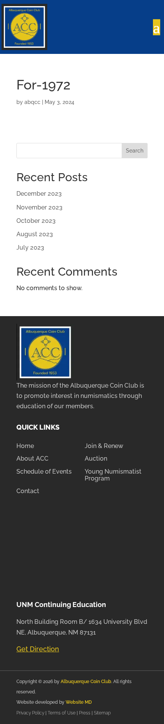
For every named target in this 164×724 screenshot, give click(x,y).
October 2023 (36, 220)
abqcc (32, 102)
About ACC (32, 458)
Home (25, 446)
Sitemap (102, 713)
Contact (27, 491)
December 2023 (39, 193)
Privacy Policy (30, 713)
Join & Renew (104, 446)
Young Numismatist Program (113, 475)
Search (134, 151)
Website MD (79, 702)
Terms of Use (62, 713)
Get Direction (37, 649)
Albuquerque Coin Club (86, 681)
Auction (96, 458)
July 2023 (30, 247)
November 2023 (39, 207)
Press (85, 713)
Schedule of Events (44, 471)
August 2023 (34, 234)
